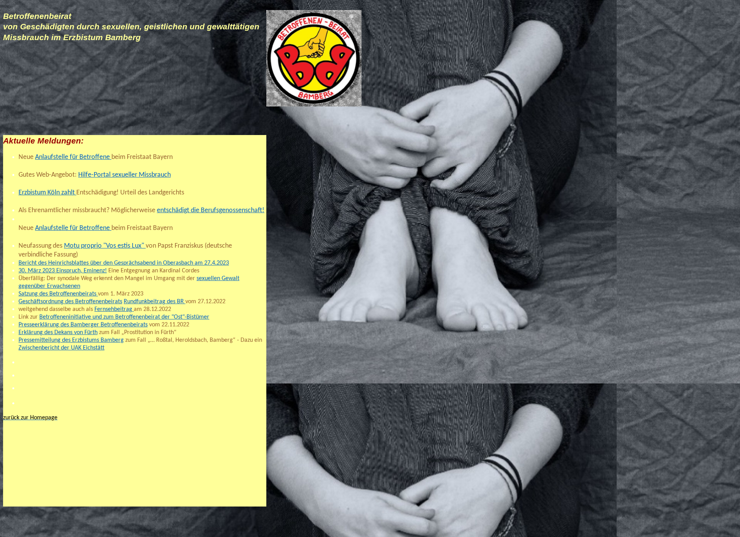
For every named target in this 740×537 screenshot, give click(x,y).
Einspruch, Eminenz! (81, 271)
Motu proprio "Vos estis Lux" (105, 246)
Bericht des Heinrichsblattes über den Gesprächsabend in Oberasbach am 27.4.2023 (123, 263)
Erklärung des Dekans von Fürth (58, 332)
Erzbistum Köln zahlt (47, 192)
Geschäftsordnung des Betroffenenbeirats (70, 302)
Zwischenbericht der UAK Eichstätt (61, 348)
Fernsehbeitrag (114, 309)
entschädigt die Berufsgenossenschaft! (210, 210)
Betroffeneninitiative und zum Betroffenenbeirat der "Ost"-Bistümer (124, 317)
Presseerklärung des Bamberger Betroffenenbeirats (83, 325)
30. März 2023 (36, 271)
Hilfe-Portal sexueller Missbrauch (124, 175)
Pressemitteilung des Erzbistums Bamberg (71, 340)
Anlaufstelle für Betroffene (73, 157)
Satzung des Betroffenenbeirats (58, 294)
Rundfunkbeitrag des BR (154, 302)
